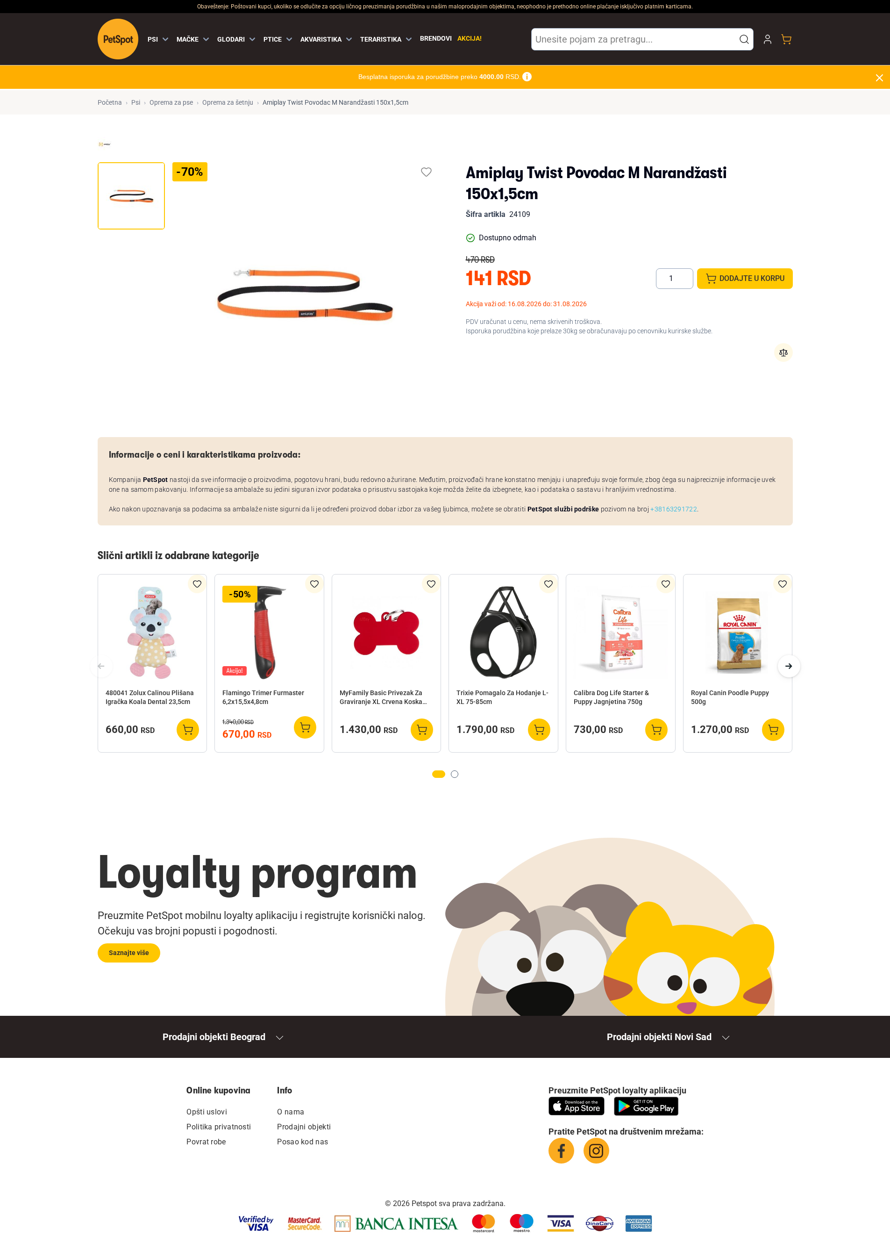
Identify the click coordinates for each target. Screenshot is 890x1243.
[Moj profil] (767, 39)
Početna (110, 102)
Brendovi (436, 38)
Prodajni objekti (304, 1126)
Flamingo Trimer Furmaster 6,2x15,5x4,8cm (263, 697)
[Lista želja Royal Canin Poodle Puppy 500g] (782, 584)
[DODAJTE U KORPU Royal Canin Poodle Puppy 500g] (773, 729)
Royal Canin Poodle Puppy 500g (730, 697)
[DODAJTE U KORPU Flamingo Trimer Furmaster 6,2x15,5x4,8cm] (305, 727)
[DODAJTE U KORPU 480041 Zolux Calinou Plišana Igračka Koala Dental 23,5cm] (188, 729)
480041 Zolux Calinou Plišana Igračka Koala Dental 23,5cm (150, 697)
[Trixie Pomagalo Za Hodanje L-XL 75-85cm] (503, 633)
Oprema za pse (171, 102)
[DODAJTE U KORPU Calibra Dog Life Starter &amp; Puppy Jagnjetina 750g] (656, 729)
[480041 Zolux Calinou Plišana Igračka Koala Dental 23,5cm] (152, 633)
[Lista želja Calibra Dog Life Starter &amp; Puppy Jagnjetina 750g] (665, 584)
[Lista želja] (426, 171)
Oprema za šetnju (227, 102)
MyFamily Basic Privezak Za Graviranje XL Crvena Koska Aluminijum (381, 698)
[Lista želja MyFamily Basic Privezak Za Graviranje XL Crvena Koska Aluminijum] (431, 584)
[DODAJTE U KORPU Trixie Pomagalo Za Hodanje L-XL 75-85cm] (539, 729)
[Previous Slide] (101, 666)
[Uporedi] (783, 352)
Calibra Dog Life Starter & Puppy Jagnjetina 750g (611, 697)
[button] (744, 39)
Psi (135, 102)
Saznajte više (129, 952)
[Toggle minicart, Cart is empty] (786, 39)
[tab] (131, 196)
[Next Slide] (789, 666)
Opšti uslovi (206, 1111)
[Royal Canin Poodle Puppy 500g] (738, 633)
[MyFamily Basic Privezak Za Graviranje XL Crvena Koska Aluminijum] (387, 633)
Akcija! (469, 38)
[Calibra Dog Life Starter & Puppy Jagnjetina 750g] (621, 633)
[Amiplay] (105, 144)
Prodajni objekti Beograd (214, 1036)
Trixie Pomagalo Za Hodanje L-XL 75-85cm (502, 697)
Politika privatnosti (218, 1126)
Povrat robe (206, 1141)
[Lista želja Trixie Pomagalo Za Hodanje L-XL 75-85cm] (548, 584)
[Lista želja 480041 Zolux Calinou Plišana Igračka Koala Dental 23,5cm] (197, 584)
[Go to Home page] (118, 39)
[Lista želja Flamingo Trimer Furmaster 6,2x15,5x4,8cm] (314, 584)
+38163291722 (673, 509)
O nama (290, 1111)
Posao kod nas (302, 1141)
